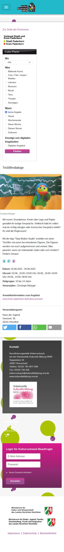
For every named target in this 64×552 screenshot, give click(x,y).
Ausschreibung (11, 431)
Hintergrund (10, 427)
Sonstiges (13, 102)
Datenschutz (30, 533)
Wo (7, 58)
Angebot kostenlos (9, 261)
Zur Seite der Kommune (15, 29)
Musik (11, 90)
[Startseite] (27, 7)
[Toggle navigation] (6, 7)
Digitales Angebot (16, 145)
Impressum (14, 533)
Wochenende (14, 120)
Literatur (12, 82)
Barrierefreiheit (48, 533)
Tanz (10, 94)
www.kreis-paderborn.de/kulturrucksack (22, 299)
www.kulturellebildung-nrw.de (23, 376)
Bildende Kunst (15, 71)
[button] (9, 327)
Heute (11, 116)
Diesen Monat (15, 128)
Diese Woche (14, 124)
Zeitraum (12, 132)
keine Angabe (14, 112)
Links (7, 434)
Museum (12, 86)
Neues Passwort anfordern (20, 472)
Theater (12, 98)
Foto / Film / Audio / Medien (17, 77)
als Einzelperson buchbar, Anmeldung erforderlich (4, 261)
